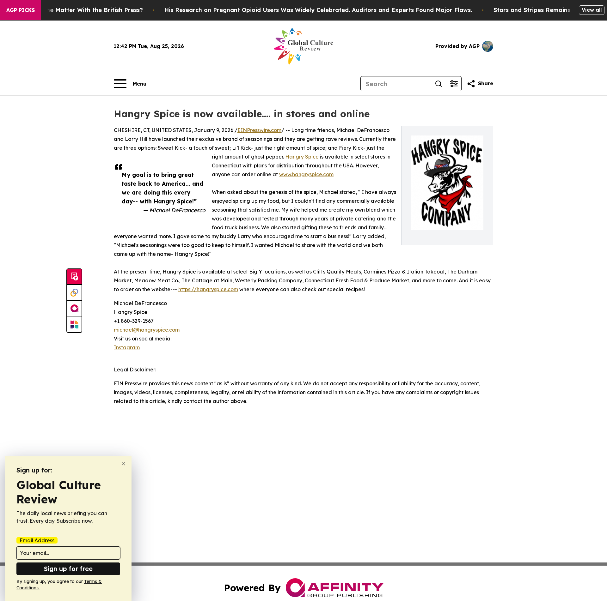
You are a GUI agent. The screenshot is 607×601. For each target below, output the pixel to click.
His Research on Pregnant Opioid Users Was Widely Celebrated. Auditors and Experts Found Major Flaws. (318, 10)
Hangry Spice (302, 156)
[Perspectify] (74, 293)
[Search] (438, 83)
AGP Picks (20, 10)
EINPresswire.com (259, 130)
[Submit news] (74, 277)
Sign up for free (68, 569)
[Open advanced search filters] (453, 83)
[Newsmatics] (74, 324)
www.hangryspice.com (306, 174)
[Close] (123, 464)
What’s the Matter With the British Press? (82, 10)
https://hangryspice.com (208, 289)
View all (592, 10)
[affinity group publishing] (74, 308)
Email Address (37, 540)
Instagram (127, 347)
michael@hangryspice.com (147, 330)
